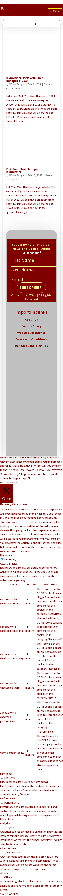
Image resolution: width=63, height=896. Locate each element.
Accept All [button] (24, 478)
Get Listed (55, 11)
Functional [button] (6, 773)
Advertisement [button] (8, 848)
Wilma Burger (17, 84)
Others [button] (4, 873)
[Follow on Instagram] (38, 12)
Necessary (10, 559)
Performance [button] (7, 798)
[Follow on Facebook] (26, 12)
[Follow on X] (32, 12)
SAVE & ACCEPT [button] (9, 894)
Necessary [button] (6, 555)
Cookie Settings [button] (9, 478)
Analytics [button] (5, 823)
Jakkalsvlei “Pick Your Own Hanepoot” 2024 (24, 79)
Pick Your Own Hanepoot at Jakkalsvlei (25, 170)
